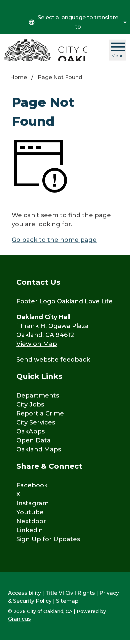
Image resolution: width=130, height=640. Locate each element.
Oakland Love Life (85, 301)
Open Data (33, 440)
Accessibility (24, 593)
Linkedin (29, 530)
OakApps (30, 431)
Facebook (32, 485)
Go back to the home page (54, 239)
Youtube (30, 512)
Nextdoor (31, 521)
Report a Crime (40, 413)
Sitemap (67, 601)
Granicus (19, 619)
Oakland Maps (38, 449)
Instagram (32, 503)
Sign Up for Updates (48, 539)
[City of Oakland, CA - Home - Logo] (45, 50)
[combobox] (76, 22)
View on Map (36, 344)
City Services (35, 422)
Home (18, 77)
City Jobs (30, 404)
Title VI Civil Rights (70, 593)
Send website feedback (53, 359)
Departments (37, 395)
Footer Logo (35, 301)
